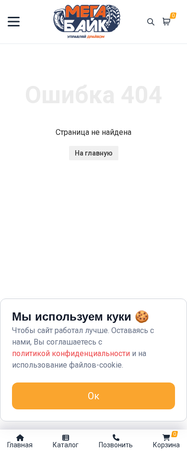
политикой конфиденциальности (71, 353)
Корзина (166, 440)
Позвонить (116, 445)
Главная (20, 445)
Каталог (66, 445)
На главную (94, 153)
